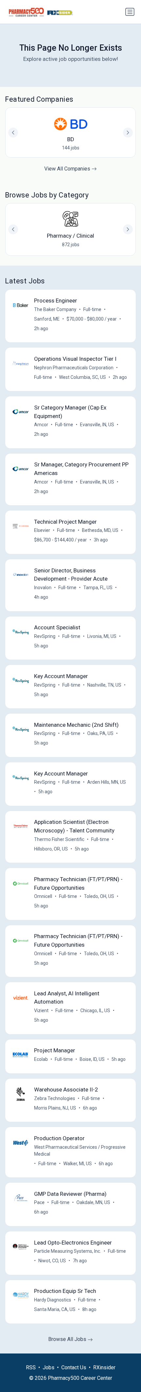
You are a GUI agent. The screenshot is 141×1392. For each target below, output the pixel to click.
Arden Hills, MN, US (106, 782)
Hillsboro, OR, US (51, 849)
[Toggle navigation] (130, 12)
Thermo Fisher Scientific (59, 839)
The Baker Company (55, 309)
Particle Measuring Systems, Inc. (67, 1251)
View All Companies (67, 169)
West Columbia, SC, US (82, 377)
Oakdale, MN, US (93, 1202)
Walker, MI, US (77, 1163)
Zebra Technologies (54, 1098)
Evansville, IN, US (97, 424)
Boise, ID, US (92, 1059)
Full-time (92, 309)
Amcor (41, 424)
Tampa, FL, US (97, 587)
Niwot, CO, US (52, 1260)
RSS (31, 1367)
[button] (128, 229)
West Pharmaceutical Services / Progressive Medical (80, 1150)
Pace (39, 1202)
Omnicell (43, 896)
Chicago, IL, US (95, 1010)
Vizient (41, 1010)
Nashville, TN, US (104, 685)
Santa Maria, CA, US (54, 1309)
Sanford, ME (47, 319)
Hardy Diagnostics (52, 1299)
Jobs (48, 1367)
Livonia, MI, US (101, 636)
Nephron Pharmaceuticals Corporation (73, 367)
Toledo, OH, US (99, 896)
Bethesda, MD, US (100, 530)
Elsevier (42, 530)
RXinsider (104, 1367)
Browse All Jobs (68, 1339)
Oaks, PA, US (100, 733)
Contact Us (73, 1367)
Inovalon (42, 587)
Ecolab (41, 1059)
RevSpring (44, 636)
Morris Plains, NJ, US (55, 1108)
